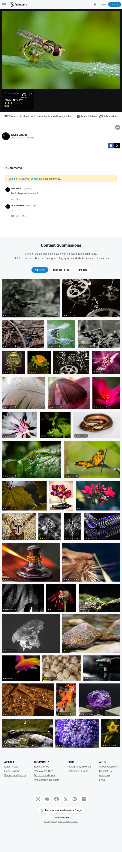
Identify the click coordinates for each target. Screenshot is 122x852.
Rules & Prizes (87, 116)
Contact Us (105, 771)
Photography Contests (46, 780)
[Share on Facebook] (111, 145)
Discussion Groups (44, 775)
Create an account (29, 178)
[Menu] (4, 4)
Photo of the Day (43, 771)
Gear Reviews (12, 771)
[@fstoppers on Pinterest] (75, 799)
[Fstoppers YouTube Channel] (47, 799)
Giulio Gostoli (19, 135)
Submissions (109, 116)
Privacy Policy (50, 821)
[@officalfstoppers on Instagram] (38, 799)
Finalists (82, 270)
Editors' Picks (41, 766)
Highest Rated (61, 270)
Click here (18, 258)
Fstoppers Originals (15, 775)
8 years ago (29, 188)
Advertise (104, 775)
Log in (12, 178)
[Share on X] (117, 145)
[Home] (18, 4)
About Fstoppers (108, 766)
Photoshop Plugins (77, 771)
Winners (12, 116)
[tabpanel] (61, 514)
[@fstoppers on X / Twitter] (66, 799)
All (39, 270)
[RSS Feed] (84, 799)
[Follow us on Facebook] (56, 799)
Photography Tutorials (79, 766)
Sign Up (114, 4)
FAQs (102, 780)
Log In (103, 4)
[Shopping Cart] (95, 4)
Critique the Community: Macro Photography (45, 116)
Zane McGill (16, 188)
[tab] (39, 270)
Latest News (11, 766)
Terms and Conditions (68, 821)
